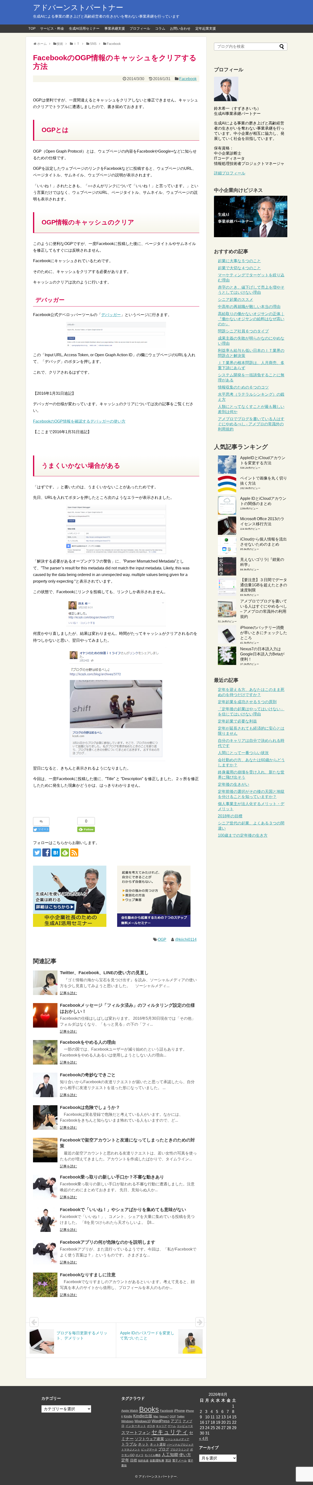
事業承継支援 (114, 28)
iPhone (179, 1410)
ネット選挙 (158, 1444)
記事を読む (68, 993)
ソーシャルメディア (177, 1439)
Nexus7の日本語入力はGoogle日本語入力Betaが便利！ (262, 654)
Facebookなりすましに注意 (88, 1274)
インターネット (135, 1426)
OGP (162, 939)
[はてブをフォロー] (56, 852)
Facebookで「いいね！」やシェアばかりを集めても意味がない (123, 1209)
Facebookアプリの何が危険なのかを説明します (107, 1242)
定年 (125, 1460)
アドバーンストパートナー (78, 7)
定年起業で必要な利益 (237, 721)
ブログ (163, 1449)
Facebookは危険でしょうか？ (90, 1107)
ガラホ (151, 1425)
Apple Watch (129, 1410)
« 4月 (203, 1438)
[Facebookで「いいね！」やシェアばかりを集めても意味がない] (45, 1219)
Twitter (181, 1416)
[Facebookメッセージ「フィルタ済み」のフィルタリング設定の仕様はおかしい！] (45, 1015)
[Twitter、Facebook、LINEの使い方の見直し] (45, 982)
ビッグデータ (149, 1449)
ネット (143, 1444)
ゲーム (172, 1425)
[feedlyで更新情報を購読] (65, 852)
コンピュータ (185, 1425)
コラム (160, 28)
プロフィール (140, 28)
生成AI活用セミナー (84, 28)
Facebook (188, 79)
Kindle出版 (142, 1416)
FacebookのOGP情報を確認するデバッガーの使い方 (79, 421)
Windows (127, 1421)
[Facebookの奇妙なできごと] (45, 1085)
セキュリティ (169, 1432)
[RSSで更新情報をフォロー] (74, 852)
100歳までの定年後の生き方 (243, 835)
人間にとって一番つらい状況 (243, 753)
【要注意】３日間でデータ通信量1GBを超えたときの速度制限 (263, 585)
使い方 (185, 1455)
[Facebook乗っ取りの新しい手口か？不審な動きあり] (45, 1187)
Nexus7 (164, 1416)
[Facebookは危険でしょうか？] (45, 1117)
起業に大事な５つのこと (239, 261)
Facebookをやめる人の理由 (88, 1042)
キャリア (161, 1425)
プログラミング (179, 1449)
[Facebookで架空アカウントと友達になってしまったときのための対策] (45, 1150)
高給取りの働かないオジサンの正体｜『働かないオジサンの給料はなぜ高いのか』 (251, 319)
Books (149, 1409)
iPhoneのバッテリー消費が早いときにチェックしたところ (263, 633)
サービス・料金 (52, 28)
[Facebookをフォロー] (46, 852)
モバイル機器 (153, 1455)
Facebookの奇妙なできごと (88, 1074)
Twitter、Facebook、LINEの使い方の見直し (104, 972)
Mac (155, 1416)
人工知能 (170, 1454)
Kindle (128, 1416)
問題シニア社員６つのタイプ (243, 331)
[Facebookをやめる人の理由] (45, 1052)
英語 (168, 1460)
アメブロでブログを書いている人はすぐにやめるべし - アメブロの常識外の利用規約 (251, 424)
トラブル (129, 1444)
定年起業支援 (205, 28)
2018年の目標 (230, 816)
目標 (133, 1460)
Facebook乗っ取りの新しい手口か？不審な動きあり (112, 1177)
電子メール (179, 1460)
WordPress (161, 1421)
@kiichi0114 (186, 939)
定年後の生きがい (233, 784)
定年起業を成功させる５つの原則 (247, 702)
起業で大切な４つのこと (239, 268)
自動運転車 (157, 1460)
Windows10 (142, 1421)
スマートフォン (135, 1432)
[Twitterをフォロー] (37, 852)
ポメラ (139, 1455)
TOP (31, 28)
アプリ (176, 1421)
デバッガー (111, 315)
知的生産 (143, 1460)
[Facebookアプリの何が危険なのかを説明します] (45, 1252)
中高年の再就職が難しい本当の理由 (249, 307)
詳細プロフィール (229, 173)
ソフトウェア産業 (149, 1439)
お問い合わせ (180, 28)
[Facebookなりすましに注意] (45, 1285)
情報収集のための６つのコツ (243, 387)
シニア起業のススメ (235, 299)
